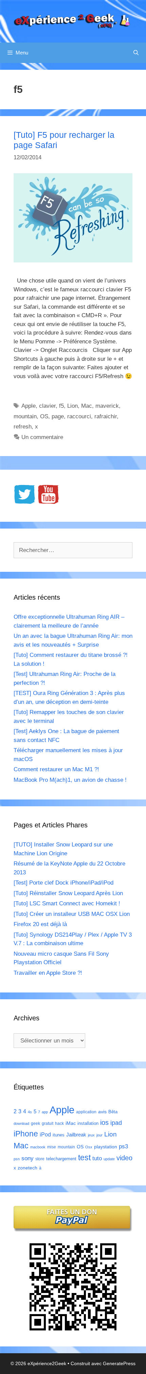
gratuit (47, 1123)
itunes (59, 1134)
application (86, 1112)
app (45, 1112)
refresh (23, 426)
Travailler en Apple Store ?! (48, 973)
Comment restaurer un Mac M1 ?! (56, 769)
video (124, 1158)
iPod (45, 1134)
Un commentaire (42, 437)
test (84, 1157)
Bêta (112, 1111)
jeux (91, 1135)
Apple (28, 406)
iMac (71, 1123)
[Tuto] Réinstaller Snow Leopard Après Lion (68, 893)
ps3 (123, 1146)
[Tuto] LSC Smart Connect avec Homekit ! (67, 903)
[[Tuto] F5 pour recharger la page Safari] (73, 260)
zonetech (27, 1167)
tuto (97, 1158)
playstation (105, 1146)
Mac (86, 406)
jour (99, 1135)
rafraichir (105, 416)
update (109, 1159)
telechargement (61, 1158)
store (39, 1159)
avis (102, 1111)
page (58, 416)
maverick (107, 406)
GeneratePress (119, 1363)
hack (59, 1123)
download (21, 1123)
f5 (61, 406)
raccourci (79, 416)
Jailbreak (76, 1134)
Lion (72, 406)
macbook (37, 1147)
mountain (25, 416)
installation (87, 1123)
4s (30, 1112)
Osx (88, 1147)
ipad (116, 1122)
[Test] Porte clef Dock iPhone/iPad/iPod (63, 882)
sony (27, 1158)
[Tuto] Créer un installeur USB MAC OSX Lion (72, 914)
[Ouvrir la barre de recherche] (136, 53)
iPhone (26, 1133)
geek (35, 1123)
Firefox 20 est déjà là (40, 924)
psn (17, 1159)
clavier (47, 406)
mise (51, 1147)
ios (104, 1122)
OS (44, 416)
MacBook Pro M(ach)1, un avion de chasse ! (70, 780)
